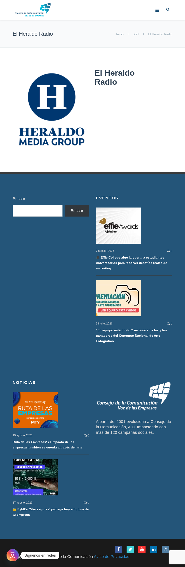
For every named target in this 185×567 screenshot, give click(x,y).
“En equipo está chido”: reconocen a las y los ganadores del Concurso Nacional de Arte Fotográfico (131, 335)
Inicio (120, 34)
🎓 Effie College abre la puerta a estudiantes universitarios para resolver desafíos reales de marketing (131, 263)
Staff (136, 34)
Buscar (19, 198)
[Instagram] (13, 555)
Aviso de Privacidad (112, 556)
